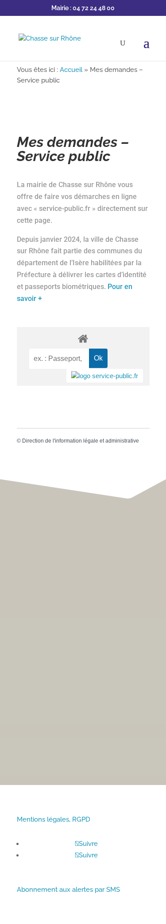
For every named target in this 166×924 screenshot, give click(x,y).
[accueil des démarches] (83, 338)
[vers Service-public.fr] (104, 376)
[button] (153, 448)
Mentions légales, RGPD (53, 819)
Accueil (71, 70)
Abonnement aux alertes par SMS (68, 890)
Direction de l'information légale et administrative (80, 441)
